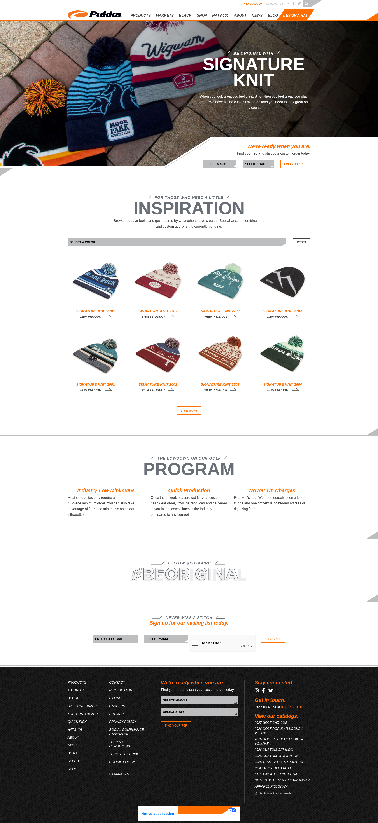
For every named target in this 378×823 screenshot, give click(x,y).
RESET (301, 242)
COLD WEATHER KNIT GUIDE (278, 774)
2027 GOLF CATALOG (271, 722)
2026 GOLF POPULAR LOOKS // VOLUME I (279, 731)
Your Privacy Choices (203, 810)
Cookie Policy (122, 762)
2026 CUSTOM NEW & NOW (276, 756)
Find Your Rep (295, 164)
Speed (73, 761)
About (240, 15)
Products (77, 682)
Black (73, 698)
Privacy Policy (122, 722)
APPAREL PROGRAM (271, 786)
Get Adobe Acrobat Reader (275, 793)
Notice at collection (157, 813)
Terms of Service (125, 754)
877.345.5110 (291, 707)
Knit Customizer (285, 33)
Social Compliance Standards (126, 732)
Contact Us (274, 3)
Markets (76, 690)
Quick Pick (281, 41)
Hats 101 (75, 729)
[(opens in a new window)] (288, 3)
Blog (273, 15)
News (257, 15)
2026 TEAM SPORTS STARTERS (279, 762)
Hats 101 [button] (220, 15)
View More (189, 410)
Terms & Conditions (119, 744)
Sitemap (116, 714)
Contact (117, 682)
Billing (115, 698)
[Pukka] (95, 14)
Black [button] (185, 15)
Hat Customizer (285, 26)
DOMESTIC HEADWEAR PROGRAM (282, 780)
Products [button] (141, 15)
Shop (202, 15)
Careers (117, 706)
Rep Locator (253, 3)
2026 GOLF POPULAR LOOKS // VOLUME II (279, 741)
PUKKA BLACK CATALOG (274, 768)
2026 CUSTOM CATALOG (274, 750)
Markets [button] (165, 15)
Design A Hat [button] (295, 15)
